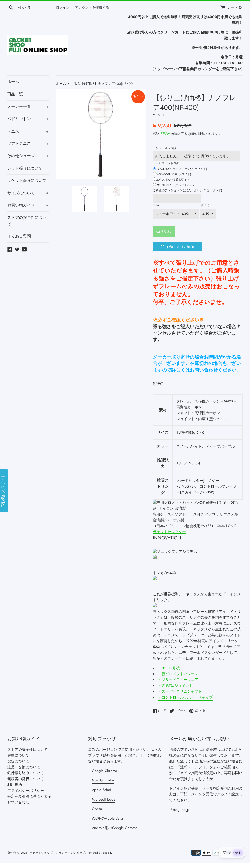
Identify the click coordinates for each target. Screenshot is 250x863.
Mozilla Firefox (103, 780)
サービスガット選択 (166, 163)
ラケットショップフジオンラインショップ (57, 853)
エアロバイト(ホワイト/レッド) (177, 185)
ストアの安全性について (26, 221)
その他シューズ (28, 156)
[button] (177, 246)
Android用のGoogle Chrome (114, 828)
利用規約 (14, 784)
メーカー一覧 (28, 106)
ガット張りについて (24, 168)
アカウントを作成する (92, 7)
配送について (18, 761)
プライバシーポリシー (25, 790)
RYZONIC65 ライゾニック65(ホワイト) (181, 169)
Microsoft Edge (103, 799)
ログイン (63, 7)
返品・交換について (23, 767)
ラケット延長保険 (164, 148)
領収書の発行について (25, 778)
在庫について (18, 755)
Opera (97, 809)
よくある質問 (19, 236)
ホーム (13, 81)
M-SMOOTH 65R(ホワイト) (173, 174)
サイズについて (28, 193)
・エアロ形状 (169, 668)
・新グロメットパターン (178, 674)
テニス (28, 131)
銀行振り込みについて (25, 773)
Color (156, 205)
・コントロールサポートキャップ (185, 697)
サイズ (204, 205)
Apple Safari (101, 789)
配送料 (166, 133)
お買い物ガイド (28, 205)
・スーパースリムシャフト (180, 691)
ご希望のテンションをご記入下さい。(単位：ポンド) (187, 190)
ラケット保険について (26, 180)
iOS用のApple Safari (108, 818)
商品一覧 (15, 94)
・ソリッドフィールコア (178, 679)
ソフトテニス (28, 143)
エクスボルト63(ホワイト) (173, 179)
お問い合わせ (18, 802)
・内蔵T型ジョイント (175, 685)
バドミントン (28, 119)
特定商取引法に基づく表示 (29, 796)
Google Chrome (104, 770)
